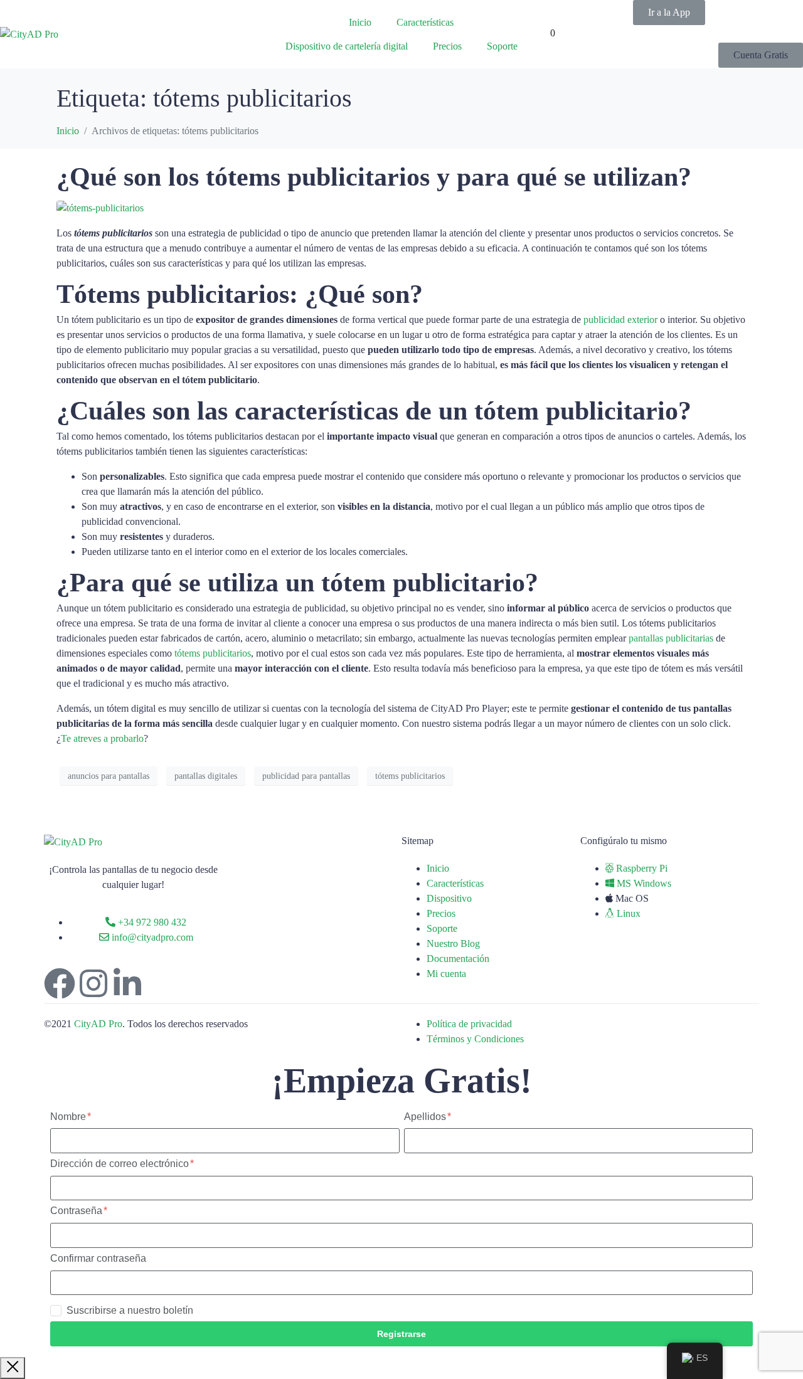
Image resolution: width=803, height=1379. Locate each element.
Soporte (502, 46)
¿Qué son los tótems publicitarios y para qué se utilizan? (373, 176)
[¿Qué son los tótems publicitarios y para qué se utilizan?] (100, 207)
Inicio (360, 22)
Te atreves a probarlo (102, 738)
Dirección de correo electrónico (120, 1163)
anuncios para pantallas (108, 776)
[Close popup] (12, 1367)
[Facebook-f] (59, 983)
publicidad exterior (620, 319)
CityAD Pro (98, 1023)
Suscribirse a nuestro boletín (129, 1310)
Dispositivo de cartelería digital (346, 46)
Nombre (69, 1116)
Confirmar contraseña (98, 1258)
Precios (447, 46)
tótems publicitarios (212, 653)
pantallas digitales (205, 776)
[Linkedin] (127, 983)
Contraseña (77, 1210)
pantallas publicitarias (671, 638)
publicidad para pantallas (306, 776)
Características (425, 22)
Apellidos (426, 1116)
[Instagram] (93, 983)
